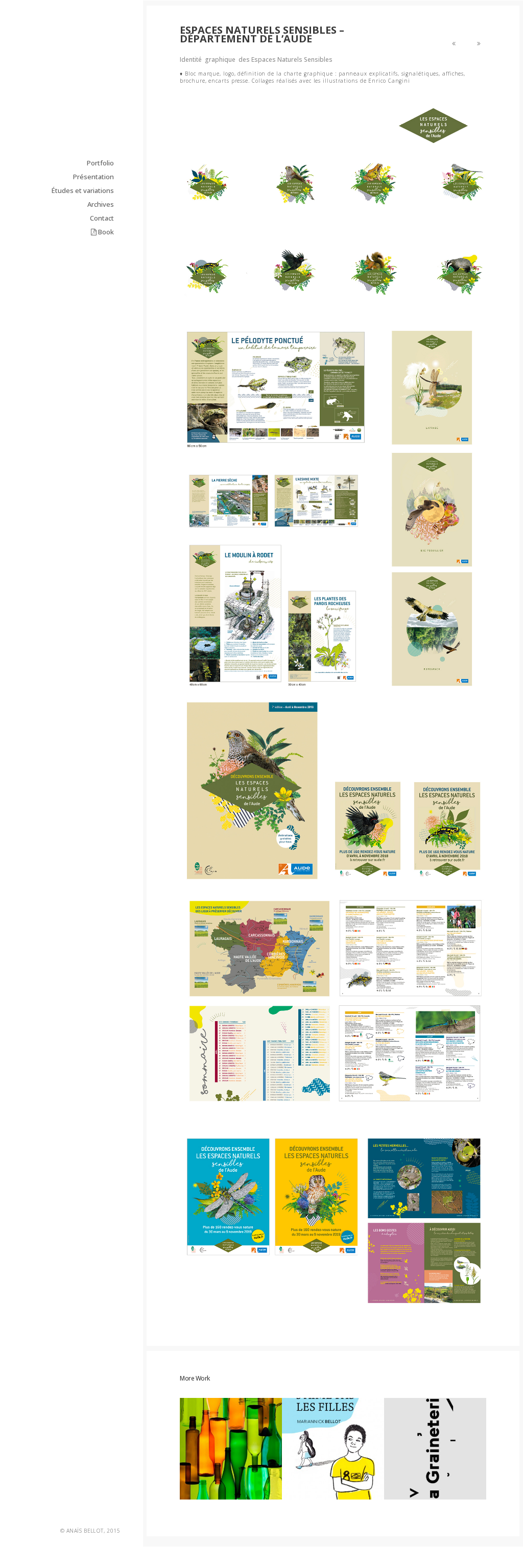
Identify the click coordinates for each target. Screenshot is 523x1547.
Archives (100, 258)
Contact (102, 272)
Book (105, 286)
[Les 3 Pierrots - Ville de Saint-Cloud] (478, 43)
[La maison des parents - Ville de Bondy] (453, 43)
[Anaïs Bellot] (81, 82)
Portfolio (100, 217)
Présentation (93, 230)
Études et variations (83, 244)
